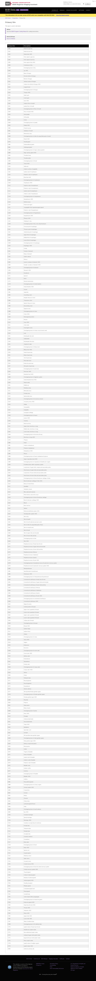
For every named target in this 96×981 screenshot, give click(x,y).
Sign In (94, 1)
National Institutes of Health (77, 967)
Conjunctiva (15, 18)
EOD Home (8, 18)
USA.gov (73, 970)
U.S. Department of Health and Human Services (78, 964)
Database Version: (67, 2)
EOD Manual (44, 959)
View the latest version (62, 15)
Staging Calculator (71, 10)
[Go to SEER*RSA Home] (22, 3)
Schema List (55, 10)
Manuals (62, 10)
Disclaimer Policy (54, 963)
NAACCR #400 (11, 39)
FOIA (51, 967)
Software (81, 10)
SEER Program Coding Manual (19, 31)
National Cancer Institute (76, 968)
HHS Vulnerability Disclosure (57, 968)
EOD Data (16, 9)
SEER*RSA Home (40, 963)
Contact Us (38, 965)
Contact (88, 10)
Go (87, 4)
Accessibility (53, 965)
